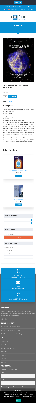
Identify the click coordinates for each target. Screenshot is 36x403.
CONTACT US (23, 9)
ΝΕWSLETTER (14, 9)
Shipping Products (9, 251)
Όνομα (2, 372)
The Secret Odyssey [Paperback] (10, 330)
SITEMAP (3, 362)
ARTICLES (4, 351)
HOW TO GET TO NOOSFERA (18, 277)
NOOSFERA (4, 344)
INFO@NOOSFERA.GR (18, 288)
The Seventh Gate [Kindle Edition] (10, 327)
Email (2, 379)
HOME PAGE (4, 341)
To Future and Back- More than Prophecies (13, 334)
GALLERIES (4, 355)
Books (10, 101)
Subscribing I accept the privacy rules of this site (15, 387)
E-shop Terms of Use (10, 247)
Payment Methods (9, 254)
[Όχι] (34, 397)
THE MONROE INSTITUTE (8, 348)
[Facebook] (26, 7)
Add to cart (12, 96)
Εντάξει (18, 400)
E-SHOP (3, 359)
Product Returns (9, 257)
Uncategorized (8, 223)
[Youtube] (29, 7)
